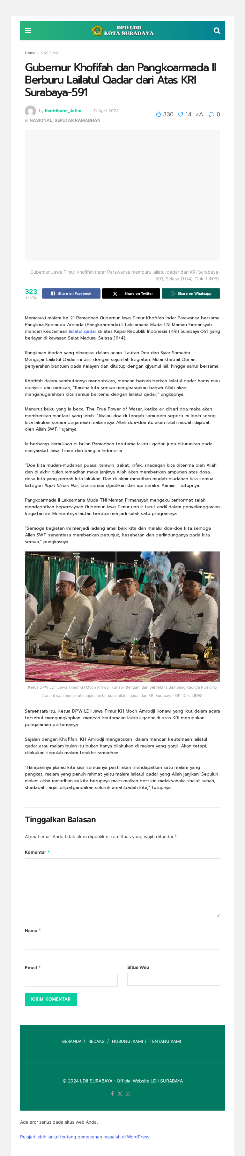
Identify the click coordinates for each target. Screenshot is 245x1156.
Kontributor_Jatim (63, 110)
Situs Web (138, 967)
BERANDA (72, 1041)
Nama (33, 930)
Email (33, 968)
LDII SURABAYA (96, 1080)
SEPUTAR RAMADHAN (77, 120)
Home (30, 53)
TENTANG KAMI (165, 1041)
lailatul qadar (82, 331)
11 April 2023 (106, 110)
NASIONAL (50, 53)
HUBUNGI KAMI (127, 1041)
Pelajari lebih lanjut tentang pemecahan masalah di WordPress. (85, 1136)
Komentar (37, 852)
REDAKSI (96, 1041)
